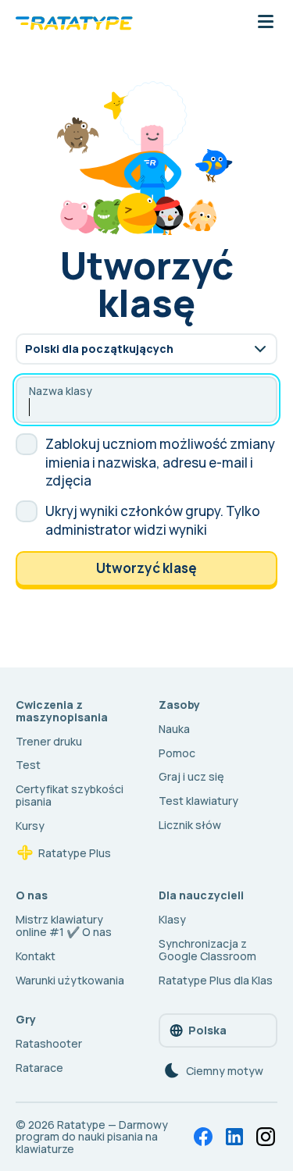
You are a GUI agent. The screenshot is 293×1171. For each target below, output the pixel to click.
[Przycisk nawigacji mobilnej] (265, 22)
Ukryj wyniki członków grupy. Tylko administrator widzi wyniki (152, 520)
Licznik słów (190, 824)
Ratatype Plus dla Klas (216, 980)
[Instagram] (265, 1136)
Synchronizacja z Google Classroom (207, 949)
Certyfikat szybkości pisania (69, 795)
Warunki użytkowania (70, 980)
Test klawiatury (198, 800)
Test (28, 764)
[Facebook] (203, 1136)
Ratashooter (49, 1043)
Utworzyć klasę (146, 568)
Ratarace (39, 1067)
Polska (207, 1030)
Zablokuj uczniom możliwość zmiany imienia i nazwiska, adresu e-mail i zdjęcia (160, 462)
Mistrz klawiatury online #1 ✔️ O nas (64, 925)
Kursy (30, 825)
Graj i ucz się (191, 776)
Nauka (174, 728)
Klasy (172, 919)
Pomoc (177, 753)
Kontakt (35, 956)
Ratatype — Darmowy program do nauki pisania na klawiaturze (92, 1137)
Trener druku (49, 741)
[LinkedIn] (234, 1136)
